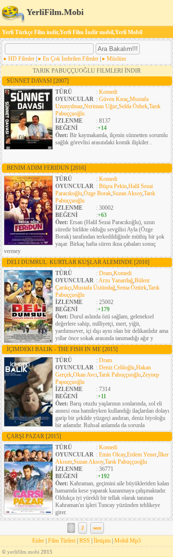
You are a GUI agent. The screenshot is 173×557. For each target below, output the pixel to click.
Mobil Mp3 (127, 540)
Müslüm (116, 58)
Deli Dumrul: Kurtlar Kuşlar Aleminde (78, 262)
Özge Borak (97, 193)
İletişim (102, 540)
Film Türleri (61, 540)
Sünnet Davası (38, 80)
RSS (84, 540)
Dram (105, 273)
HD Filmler (21, 58)
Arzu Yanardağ (116, 280)
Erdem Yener (142, 454)
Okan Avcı (85, 374)
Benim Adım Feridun (46, 168)
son (97, 528)
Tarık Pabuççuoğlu (120, 374)
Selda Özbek (133, 106)
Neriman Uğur (100, 106)
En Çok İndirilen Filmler (71, 58)
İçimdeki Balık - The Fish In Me (62, 349)
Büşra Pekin (113, 186)
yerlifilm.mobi (23, 552)
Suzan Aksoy (127, 193)
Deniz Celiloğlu (117, 367)
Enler (38, 540)
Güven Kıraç (113, 99)
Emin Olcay (112, 454)
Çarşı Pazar (34, 436)
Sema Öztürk (132, 287)
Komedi (108, 92)
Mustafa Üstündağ (94, 287)
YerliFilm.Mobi (54, 12)
